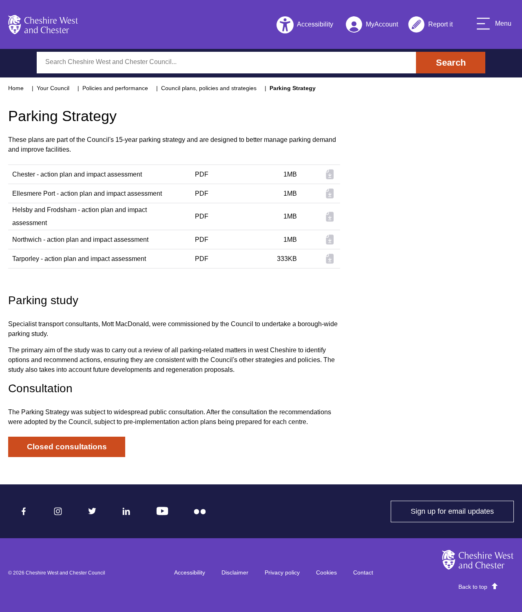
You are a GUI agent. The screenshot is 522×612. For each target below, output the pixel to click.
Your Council (53, 88)
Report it (430, 26)
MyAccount (371, 26)
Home (16, 88)
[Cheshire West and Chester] (43, 24)
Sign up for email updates (462, 511)
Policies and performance (115, 88)
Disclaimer (234, 572)
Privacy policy (282, 572)
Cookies (326, 572)
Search (451, 62)
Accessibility (189, 572)
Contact (363, 572)
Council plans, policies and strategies (209, 88)
